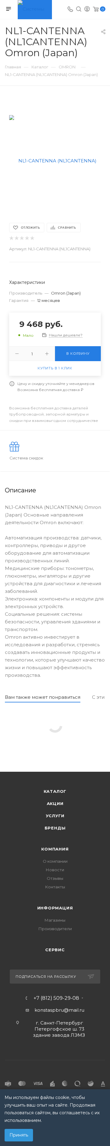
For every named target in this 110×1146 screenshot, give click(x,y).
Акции (55, 803)
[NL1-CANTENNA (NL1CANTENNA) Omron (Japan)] (55, 160)
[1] (11, 238)
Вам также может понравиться (42, 697)
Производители (55, 928)
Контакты (55, 886)
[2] (16, 238)
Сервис (55, 949)
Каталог (55, 791)
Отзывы (55, 878)
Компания (54, 849)
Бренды (55, 827)
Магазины (55, 920)
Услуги (55, 815)
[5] (32, 238)
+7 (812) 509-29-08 (56, 998)
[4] (26, 238)
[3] (21, 238)
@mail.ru (74, 1010)
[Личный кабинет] (87, 10)
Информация (55, 907)
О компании (55, 861)
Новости (55, 869)
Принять (18, 1135)
